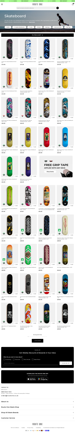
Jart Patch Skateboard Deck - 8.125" (64, 267)
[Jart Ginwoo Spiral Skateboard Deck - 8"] (28, 284)
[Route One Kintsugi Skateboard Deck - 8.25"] (28, 49)
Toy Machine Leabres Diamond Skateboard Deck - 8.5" (63, 326)
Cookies (23, 427)
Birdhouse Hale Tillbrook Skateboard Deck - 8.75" (9, 121)
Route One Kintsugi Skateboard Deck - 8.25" (28, 62)
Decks (8, 27)
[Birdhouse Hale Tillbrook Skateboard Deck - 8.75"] (9, 108)
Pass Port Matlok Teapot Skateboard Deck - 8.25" (9, 268)
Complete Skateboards (19, 27)
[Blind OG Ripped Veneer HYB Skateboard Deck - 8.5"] (46, 284)
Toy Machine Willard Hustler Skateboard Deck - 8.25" (44, 326)
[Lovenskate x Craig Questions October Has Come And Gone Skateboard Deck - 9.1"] (46, 196)
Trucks (30, 27)
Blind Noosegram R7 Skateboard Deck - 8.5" (65, 297)
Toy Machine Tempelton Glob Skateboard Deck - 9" (26, 326)
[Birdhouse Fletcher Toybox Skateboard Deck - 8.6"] (9, 137)
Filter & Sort (36, 35)
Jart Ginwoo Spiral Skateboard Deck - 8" (28, 297)
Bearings (47, 27)
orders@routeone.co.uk (9, 395)
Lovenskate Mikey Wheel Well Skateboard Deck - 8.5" (63, 209)
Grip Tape (68, 27)
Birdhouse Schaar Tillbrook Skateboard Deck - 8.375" (44, 121)
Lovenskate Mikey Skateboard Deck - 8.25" (9, 238)
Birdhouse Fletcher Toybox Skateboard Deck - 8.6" (10, 150)
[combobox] (37, 8)
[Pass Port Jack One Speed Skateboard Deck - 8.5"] (28, 255)
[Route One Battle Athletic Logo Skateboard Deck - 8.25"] (65, 49)
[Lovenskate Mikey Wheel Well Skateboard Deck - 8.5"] (65, 196)
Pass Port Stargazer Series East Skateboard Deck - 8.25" (45, 238)
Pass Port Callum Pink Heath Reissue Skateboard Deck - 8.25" (65, 238)
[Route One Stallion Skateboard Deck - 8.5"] (46, 49)
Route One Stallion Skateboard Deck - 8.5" (47, 62)
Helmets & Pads (57, 27)
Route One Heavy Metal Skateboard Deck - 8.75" (46, 91)
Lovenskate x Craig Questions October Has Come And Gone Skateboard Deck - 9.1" (47, 209)
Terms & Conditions (15, 427)
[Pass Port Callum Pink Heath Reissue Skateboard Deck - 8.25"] (65, 225)
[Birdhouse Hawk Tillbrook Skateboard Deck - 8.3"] (65, 108)
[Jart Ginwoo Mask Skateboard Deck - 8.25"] (9, 284)
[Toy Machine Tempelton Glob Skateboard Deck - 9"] (28, 313)
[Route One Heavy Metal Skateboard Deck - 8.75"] (46, 78)
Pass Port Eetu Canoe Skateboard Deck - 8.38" (46, 268)
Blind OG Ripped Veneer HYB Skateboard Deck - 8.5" (45, 297)
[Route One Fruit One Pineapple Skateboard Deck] (65, 78)
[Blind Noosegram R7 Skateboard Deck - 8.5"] (65, 284)
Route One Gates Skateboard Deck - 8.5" (9, 62)
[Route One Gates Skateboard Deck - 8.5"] (9, 49)
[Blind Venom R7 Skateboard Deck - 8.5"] (9, 313)
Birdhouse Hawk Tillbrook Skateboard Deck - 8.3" (65, 121)
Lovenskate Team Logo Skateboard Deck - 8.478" (27, 209)
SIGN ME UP (66, 363)
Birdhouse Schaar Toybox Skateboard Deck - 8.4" (65, 150)
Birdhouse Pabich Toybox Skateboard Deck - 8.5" (28, 150)
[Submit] (57, 8)
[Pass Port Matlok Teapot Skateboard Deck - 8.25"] (9, 255)
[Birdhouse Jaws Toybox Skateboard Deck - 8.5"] (46, 137)
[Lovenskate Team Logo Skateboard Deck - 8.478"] (28, 196)
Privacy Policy (30, 427)
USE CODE (9, 1)
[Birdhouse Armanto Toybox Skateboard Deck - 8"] (28, 166)
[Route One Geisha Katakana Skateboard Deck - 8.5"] (28, 78)
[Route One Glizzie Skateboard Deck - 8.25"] (9, 78)
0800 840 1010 (6, 391)
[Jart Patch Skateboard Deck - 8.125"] (65, 255)
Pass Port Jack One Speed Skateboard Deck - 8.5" (28, 268)
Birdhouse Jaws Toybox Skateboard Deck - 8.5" (46, 150)
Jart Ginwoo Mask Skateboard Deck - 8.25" (9, 297)
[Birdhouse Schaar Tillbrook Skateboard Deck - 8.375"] (46, 108)
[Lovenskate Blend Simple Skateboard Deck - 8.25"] (9, 196)
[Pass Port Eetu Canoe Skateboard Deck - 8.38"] (46, 255)
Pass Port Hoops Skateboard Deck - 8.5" (27, 238)
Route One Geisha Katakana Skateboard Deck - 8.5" (26, 91)
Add (17, 58)
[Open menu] (2, 4)
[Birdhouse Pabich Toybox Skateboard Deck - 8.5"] (28, 137)
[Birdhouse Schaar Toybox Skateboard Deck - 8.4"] (65, 137)
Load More (37, 340)
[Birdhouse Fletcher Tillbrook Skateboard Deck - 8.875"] (28, 108)
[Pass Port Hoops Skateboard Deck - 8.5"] (28, 225)
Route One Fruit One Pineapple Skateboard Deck (64, 91)
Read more (32, 22)
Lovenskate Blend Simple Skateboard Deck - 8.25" (9, 209)
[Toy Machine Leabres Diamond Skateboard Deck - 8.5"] (65, 313)
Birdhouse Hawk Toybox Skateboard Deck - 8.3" (9, 180)
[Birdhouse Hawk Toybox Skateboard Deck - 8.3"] (9, 166)
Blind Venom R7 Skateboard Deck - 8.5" (9, 326)
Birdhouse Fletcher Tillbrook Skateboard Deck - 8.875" (26, 121)
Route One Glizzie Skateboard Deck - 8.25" (9, 91)
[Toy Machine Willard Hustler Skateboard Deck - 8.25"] (46, 313)
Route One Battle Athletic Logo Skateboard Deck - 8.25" (63, 62)
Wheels (39, 27)
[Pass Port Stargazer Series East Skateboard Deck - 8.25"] (46, 225)
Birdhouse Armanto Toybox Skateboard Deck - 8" (26, 180)
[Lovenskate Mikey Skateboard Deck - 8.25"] (9, 225)
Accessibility (38, 427)
